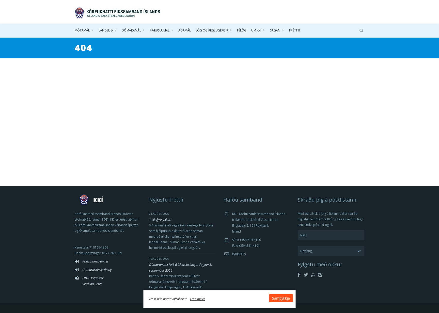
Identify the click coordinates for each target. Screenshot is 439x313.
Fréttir (294, 30)
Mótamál (82, 30)
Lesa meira (197, 298)
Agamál (184, 30)
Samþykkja (281, 298)
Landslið (106, 30)
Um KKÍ (256, 30)
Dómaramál (131, 30)
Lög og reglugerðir (212, 30)
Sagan (275, 30)
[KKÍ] (118, 11)
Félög (241, 30)
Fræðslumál (159, 30)
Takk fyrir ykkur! (160, 219)
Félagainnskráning (95, 261)
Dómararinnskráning (97, 269)
